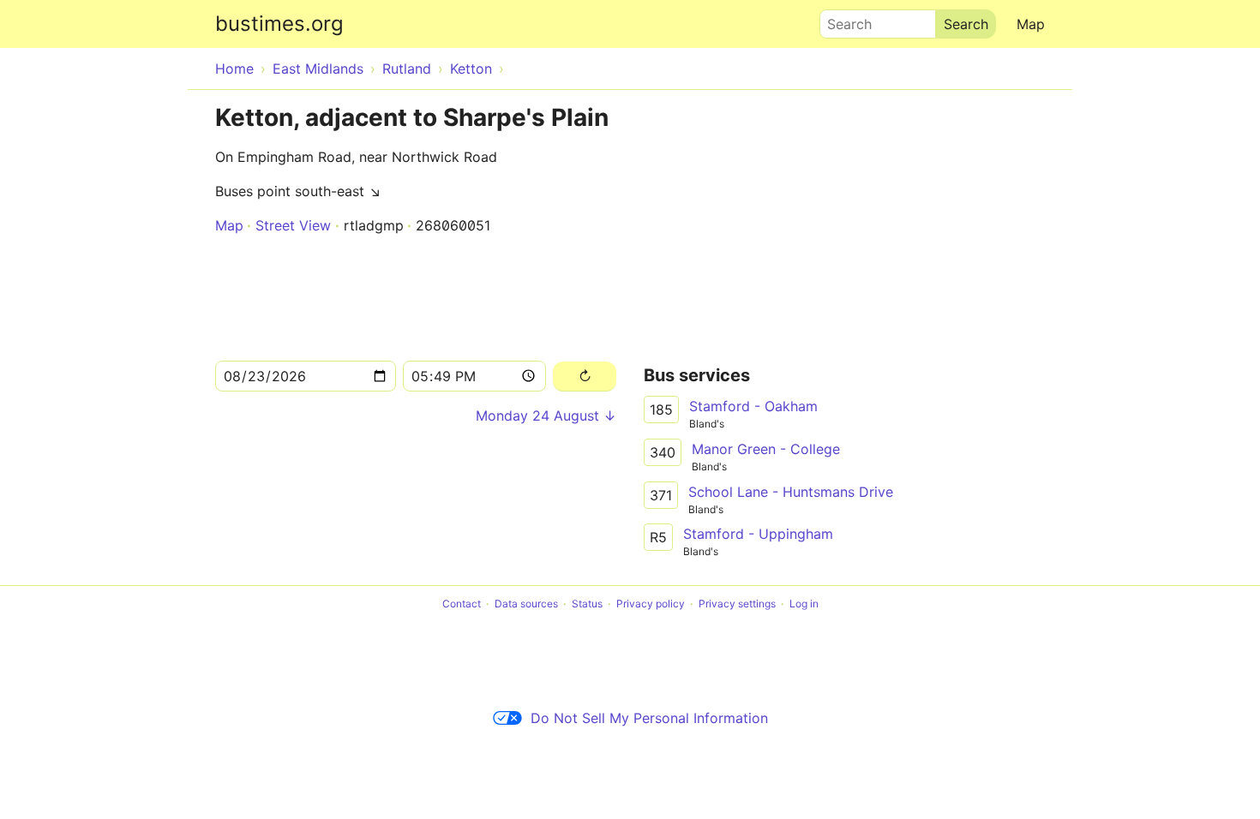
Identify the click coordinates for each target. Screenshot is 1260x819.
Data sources (526, 603)
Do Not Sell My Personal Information (649, 717)
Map (1031, 24)
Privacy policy (650, 603)
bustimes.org (279, 23)
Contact (461, 603)
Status (587, 603)
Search (841, 19)
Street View (293, 225)
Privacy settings (737, 603)
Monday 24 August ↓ (546, 415)
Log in (804, 603)
